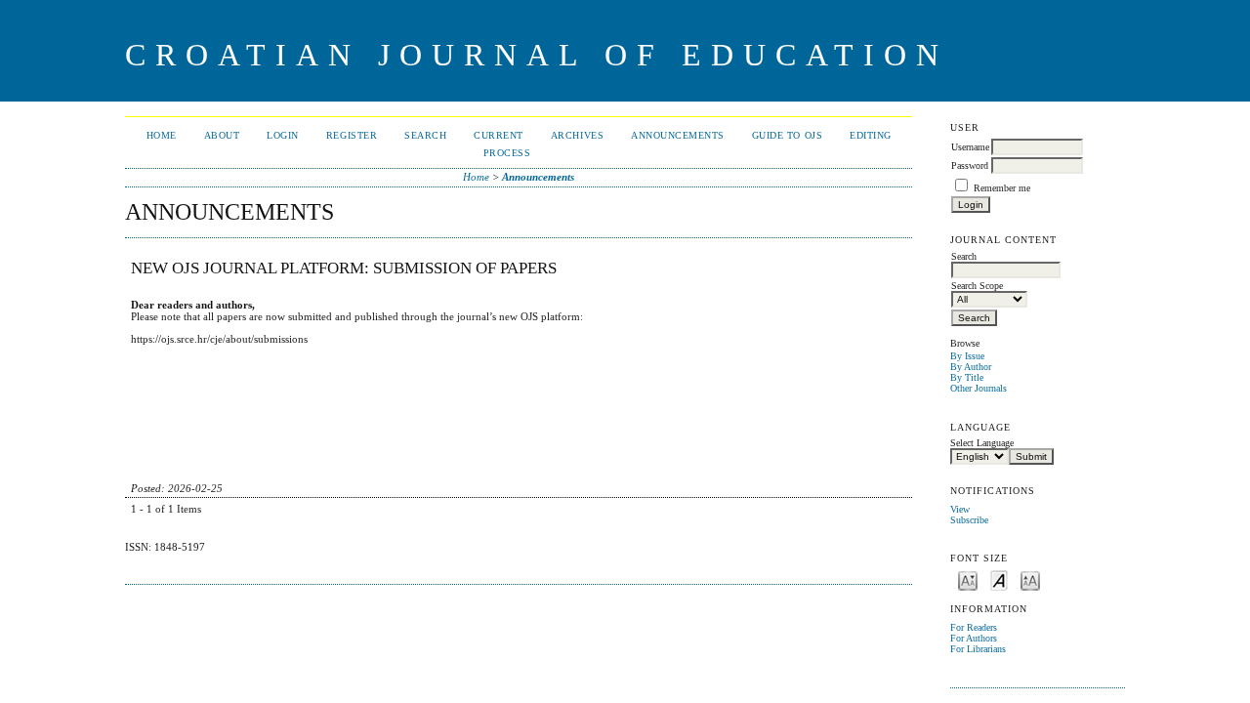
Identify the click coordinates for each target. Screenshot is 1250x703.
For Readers (973, 627)
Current (498, 135)
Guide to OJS (787, 135)
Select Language (982, 442)
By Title (966, 377)
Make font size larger (1030, 579)
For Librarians (978, 648)
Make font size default (999, 579)
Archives (577, 135)
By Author (970, 366)
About (222, 135)
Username (970, 147)
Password (969, 165)
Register (351, 135)
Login (283, 135)
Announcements (678, 135)
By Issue (967, 356)
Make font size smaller (968, 579)
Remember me (1002, 188)
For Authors (973, 638)
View (960, 509)
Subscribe (969, 520)
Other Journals (978, 388)
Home (161, 135)
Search (425, 135)
